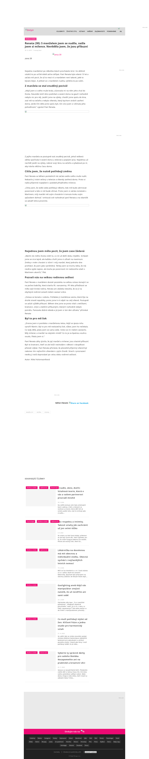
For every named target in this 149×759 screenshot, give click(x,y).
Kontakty (57, 752)
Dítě (91, 738)
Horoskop (83, 742)
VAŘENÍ (90, 31)
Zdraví (71, 738)
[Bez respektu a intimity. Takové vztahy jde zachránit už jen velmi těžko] (41, 530)
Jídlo (85, 738)
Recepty (44, 742)
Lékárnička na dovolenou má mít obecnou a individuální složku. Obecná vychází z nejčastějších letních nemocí (73, 557)
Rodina (47, 412)
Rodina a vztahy (30, 39)
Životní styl (72, 31)
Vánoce (76, 742)
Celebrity (60, 31)
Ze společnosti (59, 742)
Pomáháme (111, 31)
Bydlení (102, 742)
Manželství (29, 412)
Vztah (117, 738)
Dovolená (79, 745)
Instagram (47, 738)
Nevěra (39, 412)
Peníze (102, 738)
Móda (31, 742)
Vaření (37, 742)
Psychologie (30, 521)
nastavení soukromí (90, 752)
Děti (96, 738)
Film (90, 742)
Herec (109, 742)
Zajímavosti (100, 31)
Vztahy (82, 31)
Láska (50, 742)
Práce (96, 742)
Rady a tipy (117, 742)
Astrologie (63, 745)
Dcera (86, 745)
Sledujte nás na (73, 731)
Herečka (68, 742)
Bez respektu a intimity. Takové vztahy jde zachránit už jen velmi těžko (73, 525)
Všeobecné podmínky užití (72, 752)
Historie (71, 745)
